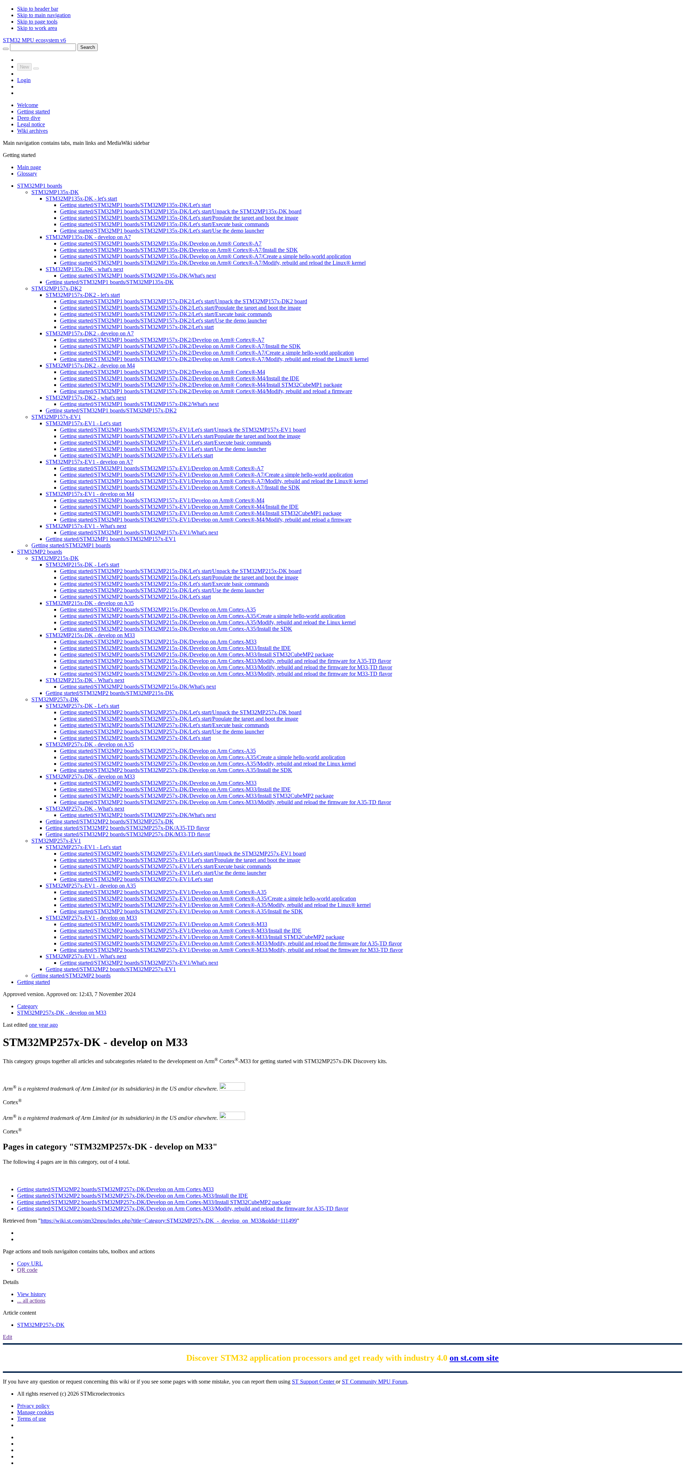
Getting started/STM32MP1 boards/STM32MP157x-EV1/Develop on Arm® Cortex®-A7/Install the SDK (180, 487)
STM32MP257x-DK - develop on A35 (90, 744)
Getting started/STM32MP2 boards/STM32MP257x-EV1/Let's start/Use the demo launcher (163, 873)
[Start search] (6, 49)
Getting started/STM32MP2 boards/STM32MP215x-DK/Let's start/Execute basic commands (164, 584)
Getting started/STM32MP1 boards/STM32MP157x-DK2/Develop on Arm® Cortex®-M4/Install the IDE (179, 378)
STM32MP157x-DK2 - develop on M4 (90, 365)
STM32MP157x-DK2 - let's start (83, 295)
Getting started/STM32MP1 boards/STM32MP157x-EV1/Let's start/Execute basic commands (165, 443)
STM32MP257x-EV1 (56, 841)
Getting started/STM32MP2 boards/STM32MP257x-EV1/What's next (139, 963)
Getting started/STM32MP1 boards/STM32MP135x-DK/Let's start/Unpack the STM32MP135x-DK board (180, 211)
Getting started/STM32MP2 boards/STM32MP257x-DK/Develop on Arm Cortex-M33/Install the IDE (175, 789)
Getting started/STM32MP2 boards (71, 976)
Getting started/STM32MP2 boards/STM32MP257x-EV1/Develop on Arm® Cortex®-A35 (163, 892)
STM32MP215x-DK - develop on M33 (90, 635)
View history (31, 1294)
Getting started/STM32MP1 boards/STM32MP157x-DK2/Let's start (137, 327)
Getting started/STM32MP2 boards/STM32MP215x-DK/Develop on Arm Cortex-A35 (158, 609)
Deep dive (28, 118)
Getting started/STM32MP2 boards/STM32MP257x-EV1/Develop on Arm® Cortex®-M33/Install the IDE (180, 931)
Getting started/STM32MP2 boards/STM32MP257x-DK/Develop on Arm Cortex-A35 (158, 751)
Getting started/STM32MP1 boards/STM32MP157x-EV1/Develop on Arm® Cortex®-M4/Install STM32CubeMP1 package (200, 513)
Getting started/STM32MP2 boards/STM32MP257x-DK (110, 821)
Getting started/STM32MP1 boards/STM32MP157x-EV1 (111, 539)
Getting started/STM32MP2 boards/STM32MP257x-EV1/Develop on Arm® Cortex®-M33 (163, 924)
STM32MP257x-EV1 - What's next (86, 956)
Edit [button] (7, 1337)
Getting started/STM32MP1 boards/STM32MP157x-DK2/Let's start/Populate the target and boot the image (180, 308)
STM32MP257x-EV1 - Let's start (83, 847)
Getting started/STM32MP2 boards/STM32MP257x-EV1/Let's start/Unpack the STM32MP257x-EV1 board (183, 854)
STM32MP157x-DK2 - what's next (86, 398)
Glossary (27, 174)
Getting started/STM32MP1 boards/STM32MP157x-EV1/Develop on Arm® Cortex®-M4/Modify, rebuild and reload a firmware (205, 520)
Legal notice (31, 124)
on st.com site (474, 1357)
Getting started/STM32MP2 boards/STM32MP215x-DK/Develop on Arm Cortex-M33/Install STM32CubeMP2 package (197, 654)
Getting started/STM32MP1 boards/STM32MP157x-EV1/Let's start (136, 455)
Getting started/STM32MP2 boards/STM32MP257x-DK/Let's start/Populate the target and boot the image (179, 719)
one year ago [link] (43, 1025)
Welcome (27, 105)
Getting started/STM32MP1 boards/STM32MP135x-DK (110, 282)
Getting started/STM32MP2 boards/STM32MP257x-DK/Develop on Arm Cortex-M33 (158, 783)
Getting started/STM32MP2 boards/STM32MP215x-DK (110, 693)
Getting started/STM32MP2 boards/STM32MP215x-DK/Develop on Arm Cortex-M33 (158, 642)
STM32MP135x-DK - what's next (84, 269)
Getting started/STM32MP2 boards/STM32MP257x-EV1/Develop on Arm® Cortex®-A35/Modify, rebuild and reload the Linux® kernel (215, 905)
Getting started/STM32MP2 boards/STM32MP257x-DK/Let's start (135, 738)
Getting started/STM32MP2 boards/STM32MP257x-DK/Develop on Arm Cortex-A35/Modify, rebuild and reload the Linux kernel (208, 764)
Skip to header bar (37, 9)
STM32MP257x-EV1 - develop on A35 (91, 886)
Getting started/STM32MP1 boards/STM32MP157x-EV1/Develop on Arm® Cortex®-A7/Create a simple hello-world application (206, 475)
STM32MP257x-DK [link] (41, 1325)
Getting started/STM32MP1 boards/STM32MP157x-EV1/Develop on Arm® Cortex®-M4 (162, 500)
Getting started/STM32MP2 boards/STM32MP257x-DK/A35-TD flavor (127, 828)
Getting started (33, 111)
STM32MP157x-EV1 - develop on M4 (90, 494)
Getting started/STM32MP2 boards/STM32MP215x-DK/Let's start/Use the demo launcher (162, 590)
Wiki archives (32, 131)
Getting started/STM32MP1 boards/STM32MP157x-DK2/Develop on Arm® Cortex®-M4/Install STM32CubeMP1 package (201, 385)
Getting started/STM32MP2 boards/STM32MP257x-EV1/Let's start (136, 879)
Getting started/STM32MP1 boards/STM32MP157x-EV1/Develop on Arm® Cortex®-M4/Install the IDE (179, 507)
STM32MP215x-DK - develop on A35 (90, 603)
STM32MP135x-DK (55, 192)
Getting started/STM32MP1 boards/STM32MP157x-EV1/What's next (139, 532)
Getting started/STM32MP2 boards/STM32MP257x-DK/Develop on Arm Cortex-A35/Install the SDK (176, 770)
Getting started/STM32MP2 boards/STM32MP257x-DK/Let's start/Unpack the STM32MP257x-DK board (180, 712)
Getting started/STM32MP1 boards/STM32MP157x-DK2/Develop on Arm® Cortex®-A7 (162, 340)
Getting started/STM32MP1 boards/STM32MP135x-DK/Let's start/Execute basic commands (164, 224)
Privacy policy (33, 1406)
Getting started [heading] (19, 155)
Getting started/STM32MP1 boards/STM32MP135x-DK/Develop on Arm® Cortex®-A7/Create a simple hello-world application (205, 256)
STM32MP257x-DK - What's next (85, 809)
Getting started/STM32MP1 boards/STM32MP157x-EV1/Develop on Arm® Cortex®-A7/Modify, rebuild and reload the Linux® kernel (214, 481)
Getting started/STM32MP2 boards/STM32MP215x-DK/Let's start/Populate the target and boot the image (179, 577)
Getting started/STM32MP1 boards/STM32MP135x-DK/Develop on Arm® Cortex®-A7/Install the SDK (179, 250)
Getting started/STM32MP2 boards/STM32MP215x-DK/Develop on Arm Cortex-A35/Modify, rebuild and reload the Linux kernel (208, 622)
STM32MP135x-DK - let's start (81, 199)
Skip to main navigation (44, 15)
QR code (27, 1270)
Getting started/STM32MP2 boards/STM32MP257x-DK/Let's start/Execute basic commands (164, 725)
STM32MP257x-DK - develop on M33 (90, 776)
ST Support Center (314, 1382)
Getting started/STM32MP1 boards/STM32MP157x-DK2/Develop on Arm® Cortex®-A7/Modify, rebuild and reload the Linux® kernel (214, 359)
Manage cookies (35, 1412)
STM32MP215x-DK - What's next (85, 680)
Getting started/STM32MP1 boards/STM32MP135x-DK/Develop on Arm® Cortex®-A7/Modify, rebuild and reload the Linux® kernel (213, 263)
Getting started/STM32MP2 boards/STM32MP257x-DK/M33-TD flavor (128, 834)
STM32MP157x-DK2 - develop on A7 (90, 333)
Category (27, 1006)
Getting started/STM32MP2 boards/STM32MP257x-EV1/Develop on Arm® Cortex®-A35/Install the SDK (181, 911)
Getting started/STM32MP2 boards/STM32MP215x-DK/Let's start (135, 597)
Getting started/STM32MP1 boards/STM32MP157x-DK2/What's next (139, 404)
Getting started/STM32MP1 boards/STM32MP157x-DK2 (111, 410)
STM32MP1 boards (39, 186)
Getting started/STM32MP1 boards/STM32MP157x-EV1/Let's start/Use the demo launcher (163, 449)
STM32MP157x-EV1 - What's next (86, 526)
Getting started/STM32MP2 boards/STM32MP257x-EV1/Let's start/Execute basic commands (165, 866)
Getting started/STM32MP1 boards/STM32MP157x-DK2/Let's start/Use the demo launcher (163, 321)
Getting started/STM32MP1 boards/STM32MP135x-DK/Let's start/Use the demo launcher (162, 231)
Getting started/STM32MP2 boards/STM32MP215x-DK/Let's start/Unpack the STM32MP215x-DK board (180, 571)
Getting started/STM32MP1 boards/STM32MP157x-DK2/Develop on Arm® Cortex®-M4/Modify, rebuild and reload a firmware (206, 391)
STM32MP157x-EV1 (56, 417)
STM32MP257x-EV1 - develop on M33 (91, 918)
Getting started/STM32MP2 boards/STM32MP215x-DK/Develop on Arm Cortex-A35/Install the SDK (176, 629)
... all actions (31, 1301)
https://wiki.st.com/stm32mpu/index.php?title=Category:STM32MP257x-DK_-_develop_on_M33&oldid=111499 (169, 1221)
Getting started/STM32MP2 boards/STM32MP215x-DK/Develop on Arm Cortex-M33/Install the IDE (175, 648)
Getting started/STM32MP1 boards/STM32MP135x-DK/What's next (138, 276)
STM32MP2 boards (39, 552)
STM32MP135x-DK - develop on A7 (88, 237)
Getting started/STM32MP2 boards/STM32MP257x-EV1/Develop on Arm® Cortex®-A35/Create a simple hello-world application (208, 898)
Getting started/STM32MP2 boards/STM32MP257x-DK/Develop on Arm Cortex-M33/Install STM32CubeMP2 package (197, 796)
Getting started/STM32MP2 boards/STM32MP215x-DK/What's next (138, 687)
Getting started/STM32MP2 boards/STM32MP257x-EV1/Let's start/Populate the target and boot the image (180, 860)
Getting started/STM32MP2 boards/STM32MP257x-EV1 (111, 969)
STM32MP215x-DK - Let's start (82, 565)
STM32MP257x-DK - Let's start (82, 706)
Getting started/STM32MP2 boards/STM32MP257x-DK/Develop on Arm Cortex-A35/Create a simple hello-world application (202, 757)
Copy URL (30, 1263)
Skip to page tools (37, 22)
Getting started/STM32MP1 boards (71, 545)
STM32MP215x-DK (55, 558)
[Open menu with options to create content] (36, 68)
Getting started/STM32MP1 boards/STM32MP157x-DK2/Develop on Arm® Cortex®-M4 (162, 372)
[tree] (342, 584)
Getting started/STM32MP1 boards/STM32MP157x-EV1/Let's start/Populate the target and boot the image (180, 436)
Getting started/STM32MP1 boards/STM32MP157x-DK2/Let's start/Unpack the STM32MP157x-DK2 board (183, 301)
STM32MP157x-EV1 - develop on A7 (89, 462)
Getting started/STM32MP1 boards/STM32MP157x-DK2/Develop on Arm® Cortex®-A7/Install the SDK (180, 346)
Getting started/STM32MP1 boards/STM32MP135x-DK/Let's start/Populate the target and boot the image (179, 218)
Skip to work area (37, 28)
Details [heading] (11, 1282)
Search (87, 47)
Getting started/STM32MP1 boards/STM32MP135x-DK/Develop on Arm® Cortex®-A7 (161, 243)
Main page (29, 167)
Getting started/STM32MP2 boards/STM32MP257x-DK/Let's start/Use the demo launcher (162, 732)
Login (24, 80)
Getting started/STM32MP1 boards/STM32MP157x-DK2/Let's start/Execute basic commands (166, 314)
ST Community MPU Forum (374, 1382)
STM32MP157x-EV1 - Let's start (83, 423)
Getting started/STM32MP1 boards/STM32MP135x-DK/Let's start (135, 205)
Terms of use (31, 1419)
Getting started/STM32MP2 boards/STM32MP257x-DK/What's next (138, 815)
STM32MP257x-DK (55, 699)
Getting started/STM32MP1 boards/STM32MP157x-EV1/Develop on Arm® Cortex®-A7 (162, 468)
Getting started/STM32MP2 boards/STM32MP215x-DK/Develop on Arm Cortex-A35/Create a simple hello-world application (202, 616)
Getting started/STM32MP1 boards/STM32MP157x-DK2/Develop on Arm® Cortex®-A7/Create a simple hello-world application (207, 353)
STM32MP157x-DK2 (56, 288)
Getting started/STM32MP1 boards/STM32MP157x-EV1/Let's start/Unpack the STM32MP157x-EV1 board (183, 430)
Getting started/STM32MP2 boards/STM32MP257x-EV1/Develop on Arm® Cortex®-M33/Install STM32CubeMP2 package (202, 937)
